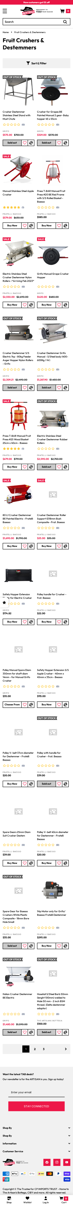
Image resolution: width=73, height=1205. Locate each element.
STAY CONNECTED (36, 1106)
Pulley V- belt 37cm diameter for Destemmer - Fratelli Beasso (18, 756)
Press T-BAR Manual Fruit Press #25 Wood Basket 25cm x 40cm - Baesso (17, 439)
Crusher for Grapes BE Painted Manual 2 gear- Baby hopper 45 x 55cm (53, 115)
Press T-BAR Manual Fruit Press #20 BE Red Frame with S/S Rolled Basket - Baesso (51, 196)
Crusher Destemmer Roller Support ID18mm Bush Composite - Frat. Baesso (51, 518)
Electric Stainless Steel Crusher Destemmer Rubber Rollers (52, 439)
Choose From (12, 704)
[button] (65, 11)
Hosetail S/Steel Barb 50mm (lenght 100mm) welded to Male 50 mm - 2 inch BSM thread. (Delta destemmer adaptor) (52, 1001)
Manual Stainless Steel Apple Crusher (18, 192)
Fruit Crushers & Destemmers (30, 32)
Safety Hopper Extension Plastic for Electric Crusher (17, 596)
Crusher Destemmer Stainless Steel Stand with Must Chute (16, 115)
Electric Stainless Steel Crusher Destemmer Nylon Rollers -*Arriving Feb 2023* (18, 277)
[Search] (65, 21)
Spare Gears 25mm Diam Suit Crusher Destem (16, 833)
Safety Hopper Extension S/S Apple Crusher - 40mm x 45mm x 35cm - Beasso (53, 673)
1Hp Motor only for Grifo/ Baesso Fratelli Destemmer (51, 913)
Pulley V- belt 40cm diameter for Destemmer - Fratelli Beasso (52, 835)
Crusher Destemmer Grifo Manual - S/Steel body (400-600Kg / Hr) (52, 356)
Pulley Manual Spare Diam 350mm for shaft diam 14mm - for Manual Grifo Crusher (17, 675)
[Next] (66, 1049)
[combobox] (36, 21)
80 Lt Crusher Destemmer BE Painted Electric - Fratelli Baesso (18, 518)
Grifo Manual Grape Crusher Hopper (53, 275)
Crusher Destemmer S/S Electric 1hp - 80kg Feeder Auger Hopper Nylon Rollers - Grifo (18, 358)
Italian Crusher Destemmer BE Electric (17, 995)
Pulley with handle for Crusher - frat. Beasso (49, 754)
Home (6, 32)
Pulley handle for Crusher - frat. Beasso (51, 596)
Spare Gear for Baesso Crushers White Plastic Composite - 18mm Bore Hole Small (16, 917)
